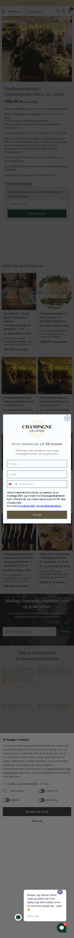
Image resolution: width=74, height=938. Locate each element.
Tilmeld (37, 514)
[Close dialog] (67, 418)
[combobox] (12, 484)
